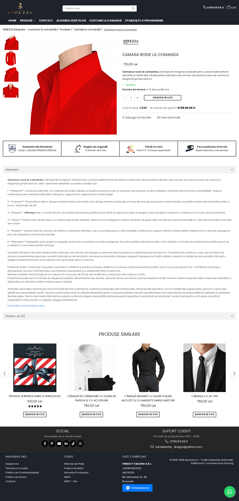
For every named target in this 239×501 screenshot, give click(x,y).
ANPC (67, 477)
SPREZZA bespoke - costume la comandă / (31, 29)
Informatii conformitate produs (26, 306)
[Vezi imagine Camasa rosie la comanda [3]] (10, 90)
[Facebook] (45, 443)
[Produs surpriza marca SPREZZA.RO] (34, 368)
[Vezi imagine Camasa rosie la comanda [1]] (10, 58)
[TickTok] (73, 443)
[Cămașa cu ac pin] (204, 368)
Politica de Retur (74, 468)
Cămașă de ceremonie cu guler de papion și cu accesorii (91, 398)
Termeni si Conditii (17, 468)
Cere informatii (170, 117)
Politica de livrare (16, 477)
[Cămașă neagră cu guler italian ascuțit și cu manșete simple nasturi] (148, 368)
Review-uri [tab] (15, 316)
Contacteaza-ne (140, 487)
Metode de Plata (74, 464)
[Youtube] (59, 443)
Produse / (66, 29)
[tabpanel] (69, 86)
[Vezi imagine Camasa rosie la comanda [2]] (10, 74)
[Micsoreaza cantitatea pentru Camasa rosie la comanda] (125, 98)
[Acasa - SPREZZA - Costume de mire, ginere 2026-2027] (21, 8)
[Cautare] (133, 8)
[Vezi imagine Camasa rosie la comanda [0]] (10, 42)
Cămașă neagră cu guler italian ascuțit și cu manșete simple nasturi (148, 398)
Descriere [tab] (12, 169)
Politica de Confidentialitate (22, 472)
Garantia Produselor (76, 472)
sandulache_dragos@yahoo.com (178, 447)
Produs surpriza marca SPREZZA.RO (35, 396)
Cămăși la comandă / (88, 29)
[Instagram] (80, 443)
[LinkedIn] (66, 443)
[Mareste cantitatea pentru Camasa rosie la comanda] (137, 98)
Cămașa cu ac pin (204, 396)
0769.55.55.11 (178, 441)
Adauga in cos (163, 97)
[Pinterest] (52, 443)
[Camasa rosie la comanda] (69, 86)
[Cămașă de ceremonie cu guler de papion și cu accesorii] (91, 368)
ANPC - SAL (70, 481)
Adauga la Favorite (138, 117)
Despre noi (12, 464)
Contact (10, 481)
